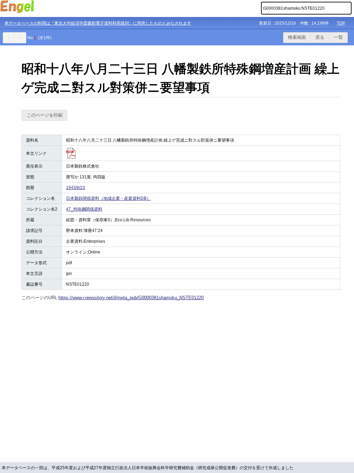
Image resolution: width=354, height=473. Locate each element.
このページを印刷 (45, 115)
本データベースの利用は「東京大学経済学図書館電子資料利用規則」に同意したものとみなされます (97, 23)
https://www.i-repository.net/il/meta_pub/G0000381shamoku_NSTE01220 (131, 297)
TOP (341, 23)
